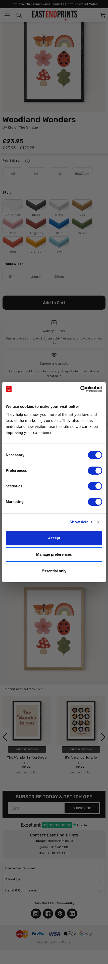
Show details (81, 522)
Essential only (54, 571)
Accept (54, 538)
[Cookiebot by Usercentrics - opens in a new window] (80, 389)
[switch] (95, 471)
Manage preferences (54, 554)
